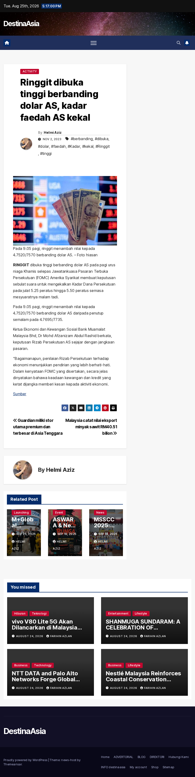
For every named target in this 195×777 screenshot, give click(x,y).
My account (138, 767)
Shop (154, 767)
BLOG (142, 757)
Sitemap (168, 767)
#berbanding (82, 138)
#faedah (58, 146)
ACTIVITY (30, 71)
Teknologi (39, 613)
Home (105, 757)
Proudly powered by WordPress (26, 760)
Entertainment (118, 613)
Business (21, 665)
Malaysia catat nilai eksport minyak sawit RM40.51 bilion (91, 427)
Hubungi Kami (179, 757)
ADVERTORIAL (123, 757)
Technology (42, 665)
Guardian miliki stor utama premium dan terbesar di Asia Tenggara (37, 427)
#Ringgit (103, 146)
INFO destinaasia (113, 767)
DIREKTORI (157, 757)
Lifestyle (141, 613)
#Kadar (74, 146)
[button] (178, 42)
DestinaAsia (21, 23)
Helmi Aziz (53, 132)
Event (59, 512)
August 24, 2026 (30, 636)
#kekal (88, 146)
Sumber (19, 393)
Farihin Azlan (61, 636)
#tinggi (46, 153)
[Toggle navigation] (93, 43)
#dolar (43, 146)
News (100, 512)
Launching (21, 512)
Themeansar (13, 764)
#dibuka (101, 138)
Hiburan (19, 613)
